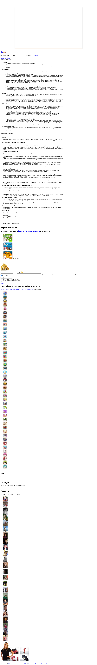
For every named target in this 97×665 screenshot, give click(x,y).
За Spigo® (10, 663)
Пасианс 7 (36, 231)
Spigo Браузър (36, 663)
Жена (3, 275)
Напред (2, 283)
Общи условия (4, 663)
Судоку (11, 289)
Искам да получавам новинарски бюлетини (12, 281)
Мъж (7, 275)
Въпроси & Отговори (18, 663)
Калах (22, 289)
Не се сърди (27, 231)
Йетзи (20, 231)
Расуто (29, 289)
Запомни (29, 55)
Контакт (30, 663)
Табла (4, 289)
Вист (33, 289)
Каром (7, 289)
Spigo (3, 52)
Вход (32, 55)
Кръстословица (16, 289)
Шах (2, 289)
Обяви (25, 663)
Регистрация (7, 58)
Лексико (26, 289)
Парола (14, 274)
